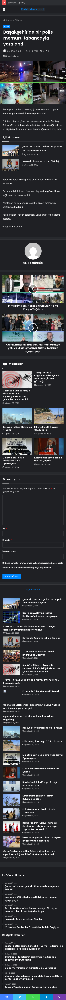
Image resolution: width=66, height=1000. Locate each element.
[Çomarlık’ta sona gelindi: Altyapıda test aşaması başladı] (10, 150)
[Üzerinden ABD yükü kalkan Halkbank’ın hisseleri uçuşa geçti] (11, 617)
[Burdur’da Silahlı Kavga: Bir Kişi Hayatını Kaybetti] (11, 786)
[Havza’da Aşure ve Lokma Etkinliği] (10, 165)
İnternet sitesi (9, 551)
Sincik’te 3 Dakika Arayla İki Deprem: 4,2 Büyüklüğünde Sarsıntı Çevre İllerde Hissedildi (16, 395)
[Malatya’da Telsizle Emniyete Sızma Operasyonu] (17, 446)
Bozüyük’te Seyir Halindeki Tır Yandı (17, 428)
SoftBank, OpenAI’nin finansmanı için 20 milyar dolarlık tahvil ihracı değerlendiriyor (29, 628)
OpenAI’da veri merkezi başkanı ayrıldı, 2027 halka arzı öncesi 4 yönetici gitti (31, 706)
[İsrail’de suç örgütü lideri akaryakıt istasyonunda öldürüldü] (11, 841)
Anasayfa (9, 20)
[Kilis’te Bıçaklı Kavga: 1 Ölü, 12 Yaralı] (49, 416)
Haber (19, 20)
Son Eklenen (33, 589)
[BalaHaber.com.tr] (33, 9)
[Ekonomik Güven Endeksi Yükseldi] (11, 695)
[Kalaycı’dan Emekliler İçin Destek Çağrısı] (49, 446)
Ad (4, 528)
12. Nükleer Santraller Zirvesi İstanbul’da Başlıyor (38, 653)
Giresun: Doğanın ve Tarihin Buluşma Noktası (37, 797)
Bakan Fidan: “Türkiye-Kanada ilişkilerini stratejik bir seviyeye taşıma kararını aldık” (39, 826)
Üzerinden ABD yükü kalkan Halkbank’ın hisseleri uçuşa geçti (40, 614)
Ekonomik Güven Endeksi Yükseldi (40, 691)
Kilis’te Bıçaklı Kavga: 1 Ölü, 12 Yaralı (46, 428)
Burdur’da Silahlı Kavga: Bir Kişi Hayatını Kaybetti (39, 784)
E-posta (7, 540)
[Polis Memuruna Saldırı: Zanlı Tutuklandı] (11, 813)
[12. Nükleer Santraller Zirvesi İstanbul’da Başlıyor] (11, 656)
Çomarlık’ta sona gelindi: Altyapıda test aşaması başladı (42, 601)
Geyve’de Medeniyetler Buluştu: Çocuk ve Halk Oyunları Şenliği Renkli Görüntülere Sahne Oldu (29, 853)
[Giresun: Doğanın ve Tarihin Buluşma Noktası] (11, 800)
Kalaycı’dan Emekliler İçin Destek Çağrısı (48, 459)
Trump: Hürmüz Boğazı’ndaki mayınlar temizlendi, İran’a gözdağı (46, 377)
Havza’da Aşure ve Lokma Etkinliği (40, 161)
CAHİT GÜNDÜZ (14, 51)
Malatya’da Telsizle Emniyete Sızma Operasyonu (13, 460)
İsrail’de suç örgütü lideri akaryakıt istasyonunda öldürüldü (42, 839)
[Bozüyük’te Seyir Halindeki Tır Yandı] (17, 416)
